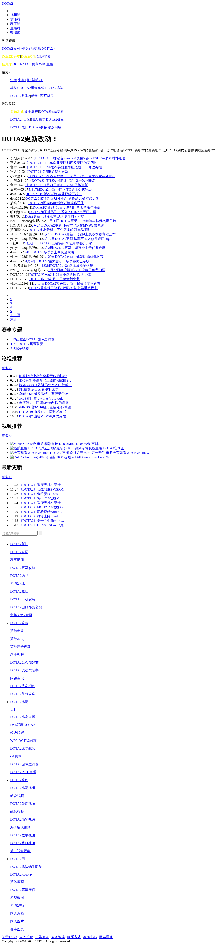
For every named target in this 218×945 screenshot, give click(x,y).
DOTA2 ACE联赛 (25, 64)
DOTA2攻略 (19, 623)
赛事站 (15, 24)
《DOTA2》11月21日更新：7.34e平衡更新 (56, 185)
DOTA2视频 (19, 780)
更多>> (7, 368)
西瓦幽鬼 (47, 96)
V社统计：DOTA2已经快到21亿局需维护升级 (58, 243)
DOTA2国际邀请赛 (24, 764)
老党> (35, 96)
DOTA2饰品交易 (51, 111)
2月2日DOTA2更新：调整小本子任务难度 (74, 248)
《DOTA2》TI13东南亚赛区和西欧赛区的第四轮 (61, 162)
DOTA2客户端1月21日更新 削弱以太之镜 (60, 274)
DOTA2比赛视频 (22, 788)
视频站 (15, 15)
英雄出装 (17, 631)
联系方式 (74, 937)
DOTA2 (7, 3)
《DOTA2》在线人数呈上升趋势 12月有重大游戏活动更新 (71, 176)
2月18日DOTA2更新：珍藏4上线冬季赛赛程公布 (79, 234)
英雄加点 (17, 639)
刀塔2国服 (18, 583)
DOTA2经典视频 (22, 843)
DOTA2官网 (11, 48)
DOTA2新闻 (19, 544)
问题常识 (17, 678)
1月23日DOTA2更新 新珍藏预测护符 (65, 265)
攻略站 (15, 19)
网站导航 (106, 937)
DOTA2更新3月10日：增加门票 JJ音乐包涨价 (66, 207)
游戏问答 (54, 127)
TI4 (12, 709)
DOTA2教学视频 (22, 835)
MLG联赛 (38, 119)
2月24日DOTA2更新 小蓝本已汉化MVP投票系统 (68, 225)
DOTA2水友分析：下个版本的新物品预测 (59, 230)
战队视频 (17, 811)
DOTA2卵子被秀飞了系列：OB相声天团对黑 (62, 212)
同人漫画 (17, 913)
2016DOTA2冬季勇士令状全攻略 (50, 252)
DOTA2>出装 (20, 119)
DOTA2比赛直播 (22, 717)
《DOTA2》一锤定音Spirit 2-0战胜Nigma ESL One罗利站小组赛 (79, 158)
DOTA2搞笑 (54, 88)
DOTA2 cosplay (21, 874)
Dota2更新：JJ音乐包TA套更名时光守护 (55, 216)
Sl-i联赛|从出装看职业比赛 (38, 389)
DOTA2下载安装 (22, 599)
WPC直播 (46, 64)
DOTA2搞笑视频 (22, 819)
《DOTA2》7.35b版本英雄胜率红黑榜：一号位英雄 (63, 167)
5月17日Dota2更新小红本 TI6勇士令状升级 (60, 189)
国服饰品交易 (30, 48)
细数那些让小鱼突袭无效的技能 (43, 376)
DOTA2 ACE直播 (23, 772)
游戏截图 (17, 897)
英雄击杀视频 (20, 646)
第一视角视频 (20, 851)
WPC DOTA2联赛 (23, 740)
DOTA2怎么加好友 (24, 662)
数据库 (15, 33)
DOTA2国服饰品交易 (26, 607)
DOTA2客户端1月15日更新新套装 (54, 279)
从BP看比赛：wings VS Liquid (41, 398)
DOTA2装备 (38, 127)
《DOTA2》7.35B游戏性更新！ (48, 171)
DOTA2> (48, 48)
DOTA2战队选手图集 (26, 867)
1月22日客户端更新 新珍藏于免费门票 (76, 270)
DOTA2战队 (19, 127)
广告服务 (42, 937)
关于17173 (9, 937)
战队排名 (43, 56)
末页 (13, 319)
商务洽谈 (58, 937)
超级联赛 (17, 732)
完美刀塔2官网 (21, 615)
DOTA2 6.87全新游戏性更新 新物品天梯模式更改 (62, 198)
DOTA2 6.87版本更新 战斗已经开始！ (54, 194)
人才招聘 (26, 937)
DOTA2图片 (19, 859)
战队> (14, 88)
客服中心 (90, 937)
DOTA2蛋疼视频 (22, 803)
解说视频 (17, 796)
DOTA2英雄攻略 (22, 694)
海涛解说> (35, 80)
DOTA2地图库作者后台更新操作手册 (56, 203)
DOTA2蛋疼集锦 (32, 88)
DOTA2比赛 (19, 702)
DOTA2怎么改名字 (24, 670)
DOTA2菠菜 (55, 119)
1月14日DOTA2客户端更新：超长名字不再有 (66, 283)
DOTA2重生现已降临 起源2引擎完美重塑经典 (63, 288)
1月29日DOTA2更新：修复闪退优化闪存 (73, 256)
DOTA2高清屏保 (22, 890)
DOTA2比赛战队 (22, 748)
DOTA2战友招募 (22, 686)
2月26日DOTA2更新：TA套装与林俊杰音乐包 (81, 221)
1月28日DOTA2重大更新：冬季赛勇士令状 (58, 261)
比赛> (22, 80)
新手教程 (31, 111)
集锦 (13, 80)
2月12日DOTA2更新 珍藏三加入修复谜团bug (76, 239)
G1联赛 (15, 756)
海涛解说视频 (20, 827)
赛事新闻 (17, 560)
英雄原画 (17, 882)
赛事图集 (17, 929)
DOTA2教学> (20, 96)
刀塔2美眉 (18, 905)
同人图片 (17, 921)
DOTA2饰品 (19, 575)
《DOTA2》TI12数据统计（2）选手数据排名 (62, 180)
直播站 (15, 28)
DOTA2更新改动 (22, 568)
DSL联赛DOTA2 (22, 725)
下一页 (15, 315)
